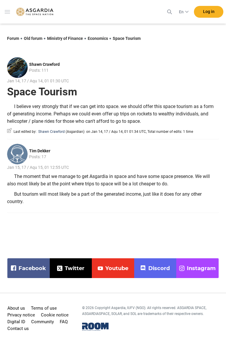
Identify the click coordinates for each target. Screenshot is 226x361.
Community (42, 321)
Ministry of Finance (65, 38)
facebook (32, 268)
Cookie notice (55, 315)
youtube (116, 268)
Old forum (33, 38)
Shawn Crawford (44, 64)
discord (159, 268)
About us (16, 308)
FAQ (64, 321)
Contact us (18, 328)
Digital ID (16, 321)
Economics (98, 38)
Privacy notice (21, 315)
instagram (201, 268)
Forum (13, 38)
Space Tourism (127, 38)
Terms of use (44, 308)
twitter (74, 268)
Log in (209, 11)
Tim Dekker (39, 150)
